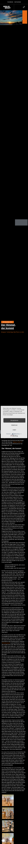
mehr (14, 430)
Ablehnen (14, 425)
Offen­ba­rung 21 (6, 643)
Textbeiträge (9, 332)
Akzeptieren (14, 420)
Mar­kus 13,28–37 (17, 442)
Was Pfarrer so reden (18, 332)
